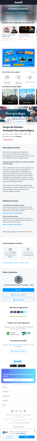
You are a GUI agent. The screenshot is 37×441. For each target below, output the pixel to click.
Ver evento (18, 17)
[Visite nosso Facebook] (25, 411)
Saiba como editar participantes (12, 224)
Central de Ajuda (17, 345)
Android (10, 256)
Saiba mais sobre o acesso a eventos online (15, 263)
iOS (14, 255)
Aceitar (26, 437)
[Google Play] (21, 366)
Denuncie (29, 232)
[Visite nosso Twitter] (21, 411)
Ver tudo (33, 72)
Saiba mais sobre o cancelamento (13, 213)
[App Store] (13, 366)
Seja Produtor (6, 396)
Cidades (4, 387)
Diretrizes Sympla (17, 427)
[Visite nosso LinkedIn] (12, 411)
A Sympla (5, 400)
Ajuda (4, 405)
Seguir (20, 290)
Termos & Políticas (20, 433)
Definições (10, 437)
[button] (5, 432)
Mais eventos (20, 300)
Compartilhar (20, 122)
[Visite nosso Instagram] (16, 411)
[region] (18, 434)
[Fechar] (35, 431)
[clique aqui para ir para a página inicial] (18, 2)
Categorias (5, 391)
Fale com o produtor (20, 295)
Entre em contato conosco (22, 423)
